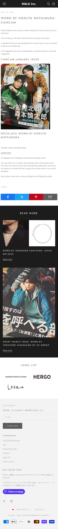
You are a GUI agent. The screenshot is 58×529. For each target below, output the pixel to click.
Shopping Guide (10, 449)
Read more (7, 259)
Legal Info (7, 457)
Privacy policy (8, 461)
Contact (6, 453)
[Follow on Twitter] (4, 501)
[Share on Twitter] (22, 197)
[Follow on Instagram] (11, 501)
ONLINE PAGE (6, 153)
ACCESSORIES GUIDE (11, 440)
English (39, 509)
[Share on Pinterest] (36, 197)
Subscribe (12, 426)
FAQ (4, 445)
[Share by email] (50, 197)
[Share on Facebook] (8, 197)
